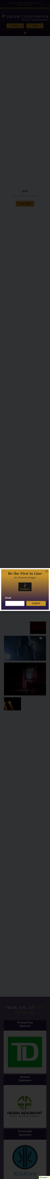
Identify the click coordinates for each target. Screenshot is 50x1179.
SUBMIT (36, 603)
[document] (25, 589)
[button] (47, 571)
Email (8, 598)
